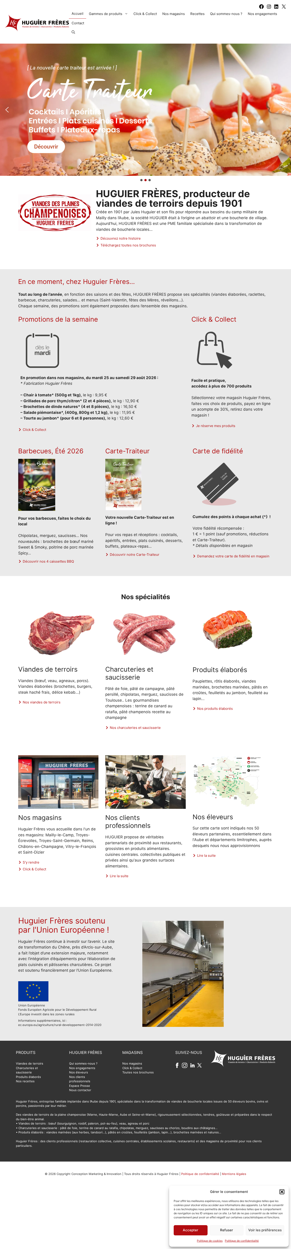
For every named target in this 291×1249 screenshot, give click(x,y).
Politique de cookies (210, 1240)
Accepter (190, 1230)
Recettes (197, 14)
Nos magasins (173, 14)
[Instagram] (269, 8)
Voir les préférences (265, 1230)
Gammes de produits (105, 14)
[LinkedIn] (276, 8)
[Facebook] (261, 8)
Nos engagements (262, 14)
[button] (282, 1191)
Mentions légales (234, 1174)
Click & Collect (145, 14)
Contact (78, 23)
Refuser (226, 1230)
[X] (283, 8)
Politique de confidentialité (242, 1240)
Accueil (77, 13)
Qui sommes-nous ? (226, 14)
